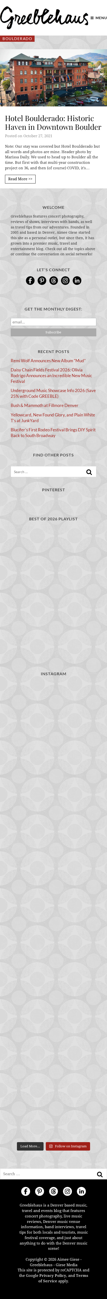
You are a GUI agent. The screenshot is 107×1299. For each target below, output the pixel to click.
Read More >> (20, 179)
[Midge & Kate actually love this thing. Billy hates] (53, 758)
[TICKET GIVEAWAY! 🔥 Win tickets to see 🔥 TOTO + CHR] (53, 961)
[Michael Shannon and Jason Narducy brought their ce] (53, 1063)
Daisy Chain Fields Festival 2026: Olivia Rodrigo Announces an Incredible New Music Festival (51, 375)
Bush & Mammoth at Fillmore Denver (44, 405)
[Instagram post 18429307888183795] (53, 809)
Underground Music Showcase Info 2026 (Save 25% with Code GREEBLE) (53, 393)
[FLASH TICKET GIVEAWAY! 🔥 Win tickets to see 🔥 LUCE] (53, 1114)
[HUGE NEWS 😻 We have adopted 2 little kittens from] (53, 860)
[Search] (89, 472)
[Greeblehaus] (44, 17)
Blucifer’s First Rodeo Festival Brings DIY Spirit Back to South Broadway (53, 432)
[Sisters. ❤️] (53, 707)
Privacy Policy (52, 1275)
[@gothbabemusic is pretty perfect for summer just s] (53, 911)
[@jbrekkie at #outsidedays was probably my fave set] (53, 1012)
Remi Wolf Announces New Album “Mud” (48, 360)
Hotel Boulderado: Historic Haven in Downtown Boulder (53, 122)
